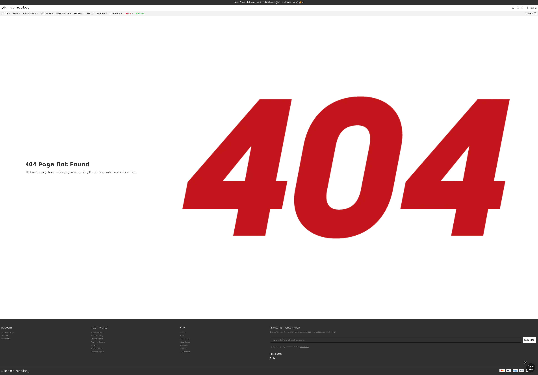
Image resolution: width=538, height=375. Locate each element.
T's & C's (94, 345)
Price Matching (97, 336)
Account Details (7, 332)
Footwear (184, 345)
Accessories (185, 339)
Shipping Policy (97, 332)
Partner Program (97, 352)
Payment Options (98, 342)
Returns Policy (97, 339)
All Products (185, 352)
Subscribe (529, 340)
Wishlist (4, 336)
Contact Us (6, 339)
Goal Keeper (185, 342)
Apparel (183, 348)
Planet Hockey (15, 7)
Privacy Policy (97, 348)
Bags (182, 336)
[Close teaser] (525, 362)
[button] (530, 367)
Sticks (182, 332)
